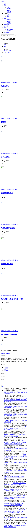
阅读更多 (15, 400)
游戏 (5, 18)
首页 (5, 4)
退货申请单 (5, 157)
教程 (5, 27)
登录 (8, 16)
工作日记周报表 (7, 264)
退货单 (3, 122)
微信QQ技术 (10, 29)
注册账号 (3, 353)
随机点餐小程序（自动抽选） (12, 299)
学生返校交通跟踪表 (9, 335)
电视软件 (9, 10)
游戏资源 (9, 21)
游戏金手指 (7, 24)
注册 (8, 15)
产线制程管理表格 (8, 228)
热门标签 (6, 26)
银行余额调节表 (7, 193)
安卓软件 (9, 7)
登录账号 (8, 353)
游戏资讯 (9, 23)
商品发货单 (5, 86)
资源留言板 (7, 32)
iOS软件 (9, 8)
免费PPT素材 (7, 52)
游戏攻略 (9, 19)
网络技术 (9, 30)
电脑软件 (9, 12)
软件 (5, 5)
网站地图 (6, 370)
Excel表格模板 (7, 50)
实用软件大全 (7, 367)
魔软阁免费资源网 (5, 82)
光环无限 (6, 369)
